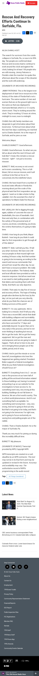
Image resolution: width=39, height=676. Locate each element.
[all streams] (36, 673)
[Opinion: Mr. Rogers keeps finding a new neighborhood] (9, 520)
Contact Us (7, 580)
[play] (3, 673)
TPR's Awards (8, 644)
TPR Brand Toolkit (10, 589)
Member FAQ (8, 621)
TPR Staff (7, 630)
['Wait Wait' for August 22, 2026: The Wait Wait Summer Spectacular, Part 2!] (9, 504)
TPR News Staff (9, 635)
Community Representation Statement (17, 598)
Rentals (6, 626)
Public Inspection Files (11, 612)
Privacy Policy (8, 594)
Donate (32, 3)
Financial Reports (9, 603)
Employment (8, 585)
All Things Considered (16, 476)
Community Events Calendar (13, 648)
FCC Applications (9, 617)
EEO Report (8, 608)
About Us (7, 576)
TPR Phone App (9, 639)
